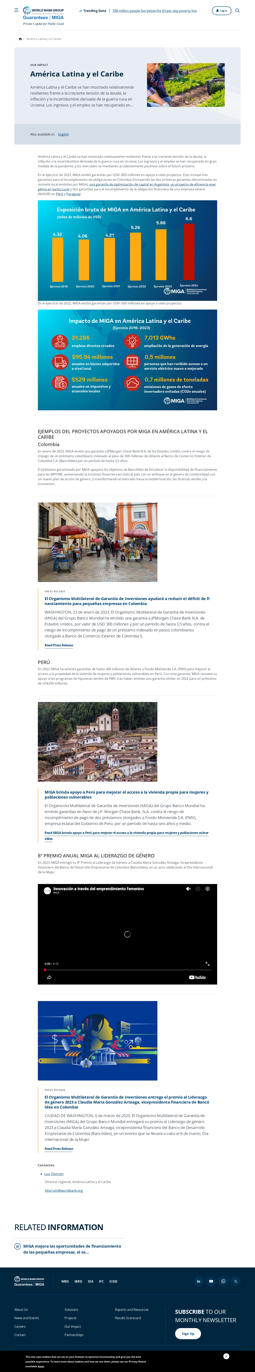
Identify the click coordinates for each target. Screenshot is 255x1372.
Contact (20, 1335)
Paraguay (73, 194)
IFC (101, 1281)
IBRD (78, 1281)
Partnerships (74, 1335)
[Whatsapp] (223, 1281)
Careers (20, 1326)
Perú (59, 194)
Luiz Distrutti (54, 1174)
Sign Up (188, 1333)
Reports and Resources (132, 1309)
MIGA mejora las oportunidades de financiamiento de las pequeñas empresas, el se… (72, 1249)
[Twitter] (236, 1281)
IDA (90, 1281)
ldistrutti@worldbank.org (64, 1190)
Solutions (71, 1309)
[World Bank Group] (29, 1281)
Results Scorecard (128, 1318)
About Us (21, 1309)
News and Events (26, 1318)
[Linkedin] (199, 1281)
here (40, 1366)
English (63, 134)
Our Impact (73, 1326)
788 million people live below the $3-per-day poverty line (155, 11)
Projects (70, 1318)
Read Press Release (59, 645)
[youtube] (211, 1281)
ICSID (113, 1281)
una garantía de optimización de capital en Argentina (129, 184)
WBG (65, 1281)
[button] (16, 10)
